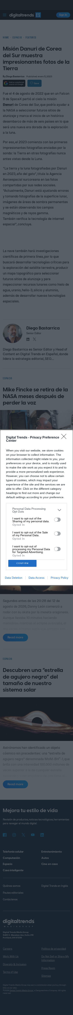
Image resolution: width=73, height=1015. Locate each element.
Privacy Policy (59, 577)
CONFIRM (22, 563)
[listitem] (36, 510)
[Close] (65, 438)
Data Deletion (13, 577)
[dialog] (36, 507)
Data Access (36, 577)
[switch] (57, 520)
